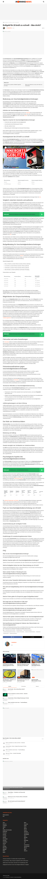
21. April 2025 (20, 682)
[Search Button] (43, 1)
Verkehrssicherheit (13, 633)
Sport (25, 835)
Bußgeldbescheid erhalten (10, 630)
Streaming (26, 840)
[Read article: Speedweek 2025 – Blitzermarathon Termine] (38, 673)
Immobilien (5, 841)
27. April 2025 (10, 793)
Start (3, 22)
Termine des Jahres (6, 875)
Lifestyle (4, 846)
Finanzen (4, 832)
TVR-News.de (7, 877)
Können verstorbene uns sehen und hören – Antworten (17, 693)
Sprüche (25, 837)
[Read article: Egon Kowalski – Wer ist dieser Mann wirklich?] (23, 722)
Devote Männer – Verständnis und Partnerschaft (16, 792)
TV (24, 843)
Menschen (5, 847)
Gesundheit (5, 838)
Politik (25, 825)
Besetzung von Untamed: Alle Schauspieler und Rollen (13, 787)
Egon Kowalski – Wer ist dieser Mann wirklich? (16, 689)
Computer (5, 825)
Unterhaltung (26, 844)
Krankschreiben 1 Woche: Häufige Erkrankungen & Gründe (16, 746)
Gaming (4, 837)
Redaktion (14, 642)
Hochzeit (4, 840)
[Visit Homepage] (23, 2)
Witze (25, 849)
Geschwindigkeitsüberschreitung (9, 631)
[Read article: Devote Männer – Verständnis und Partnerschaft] (5, 793)
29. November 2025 (11, 798)
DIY (3, 828)
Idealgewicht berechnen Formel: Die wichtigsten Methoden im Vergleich (16, 864)
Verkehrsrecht (5, 633)
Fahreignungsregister (27, 630)
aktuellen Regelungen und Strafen (11, 500)
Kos (3, 816)
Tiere (25, 841)
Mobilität (4, 849)
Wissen (25, 847)
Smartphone (26, 832)
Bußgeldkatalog (19, 630)
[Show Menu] (3, 1)
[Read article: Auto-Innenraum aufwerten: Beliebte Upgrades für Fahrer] (9, 658)
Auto (5, 677)
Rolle (26, 115)
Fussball (4, 835)
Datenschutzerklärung (17, 877)
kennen (21, 255)
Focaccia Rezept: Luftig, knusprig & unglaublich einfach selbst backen (15, 860)
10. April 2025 (10, 802)
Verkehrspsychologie (18, 478)
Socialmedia (26, 834)
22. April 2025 (5, 682)
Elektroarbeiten (6, 814)
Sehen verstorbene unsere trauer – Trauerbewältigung (17, 702)
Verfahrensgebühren (7, 317)
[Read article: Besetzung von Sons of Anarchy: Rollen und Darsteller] (5, 797)
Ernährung (5, 831)
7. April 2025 (34, 682)
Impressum (12, 877)
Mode (4, 850)
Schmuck (26, 831)
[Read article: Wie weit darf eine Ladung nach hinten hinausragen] (23, 673)
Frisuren (4, 834)
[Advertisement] (23, 12)
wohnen (25, 850)
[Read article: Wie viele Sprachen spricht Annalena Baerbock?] (5, 802)
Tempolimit (38, 631)
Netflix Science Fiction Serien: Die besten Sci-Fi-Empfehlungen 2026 (15, 862)
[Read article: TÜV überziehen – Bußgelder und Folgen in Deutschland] (9, 673)
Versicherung (26, 846)
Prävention (16, 379)
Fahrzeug (28, 112)
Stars (25, 838)
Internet (4, 843)
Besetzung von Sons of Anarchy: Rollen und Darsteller (17, 796)
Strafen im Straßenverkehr (30, 631)
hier (40, 197)
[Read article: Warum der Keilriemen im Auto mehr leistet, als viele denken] (23, 658)
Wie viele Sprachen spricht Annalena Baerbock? (16, 801)
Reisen (25, 828)
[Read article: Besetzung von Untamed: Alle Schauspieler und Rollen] (23, 775)
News (25, 822)
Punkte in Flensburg (20, 631)
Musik (4, 852)
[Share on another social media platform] (43, 637)
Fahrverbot (6, 341)
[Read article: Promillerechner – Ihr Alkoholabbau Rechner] (38, 658)
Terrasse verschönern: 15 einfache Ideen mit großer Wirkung (14, 858)
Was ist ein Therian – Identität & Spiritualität (13, 753)
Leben (4, 844)
